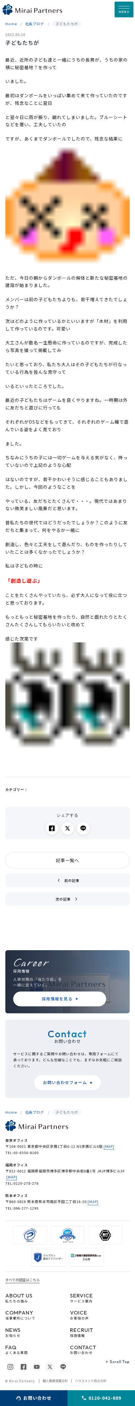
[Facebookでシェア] (52, 828)
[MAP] (109, 1146)
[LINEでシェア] (83, 828)
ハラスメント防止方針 (90, 1381)
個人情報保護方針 (55, 1381)
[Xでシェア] (67, 828)
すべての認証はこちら (22, 1279)
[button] (124, 9)
